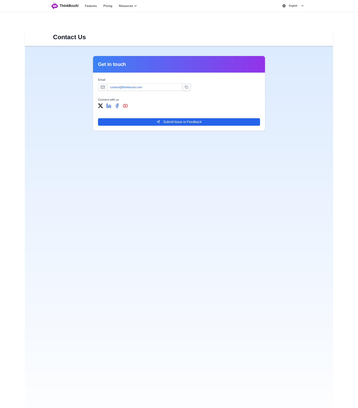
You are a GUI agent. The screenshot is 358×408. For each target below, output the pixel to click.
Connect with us (108, 99)
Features (91, 5)
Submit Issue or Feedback (182, 122)
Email (101, 79)
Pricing (107, 5)
